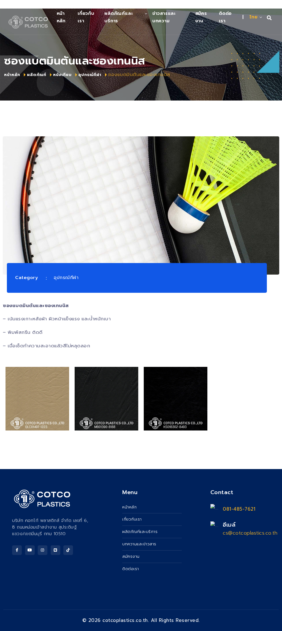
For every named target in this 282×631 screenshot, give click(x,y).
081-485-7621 (239, 509)
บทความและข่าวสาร (139, 544)
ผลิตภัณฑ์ (36, 75)
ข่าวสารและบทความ (164, 17)
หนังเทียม (62, 75)
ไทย (254, 17)
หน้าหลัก (12, 75)
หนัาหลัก (61, 17)
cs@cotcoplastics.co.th (250, 533)
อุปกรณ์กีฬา (89, 75)
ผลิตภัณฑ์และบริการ (118, 17)
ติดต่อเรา (225, 17)
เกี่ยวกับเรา (86, 17)
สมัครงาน (201, 17)
